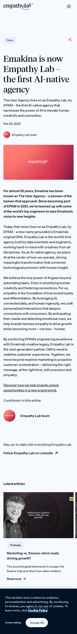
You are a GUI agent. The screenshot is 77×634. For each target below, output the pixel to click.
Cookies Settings (13, 622)
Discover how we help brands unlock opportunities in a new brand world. (31, 387)
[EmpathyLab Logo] (18, 6)
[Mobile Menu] (69, 6)
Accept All (37, 623)
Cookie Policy (37, 610)
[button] (70, 39)
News (10, 40)
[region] (38, 611)
